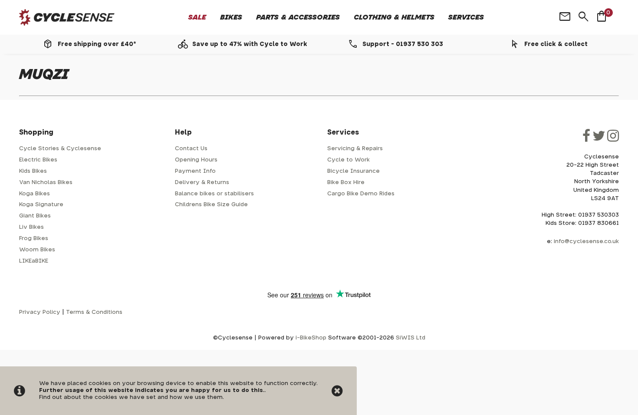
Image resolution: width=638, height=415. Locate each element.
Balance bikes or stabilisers (214, 194)
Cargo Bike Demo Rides (361, 194)
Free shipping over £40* (97, 44)
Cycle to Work (348, 160)
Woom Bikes (37, 250)
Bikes (231, 17)
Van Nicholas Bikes (45, 182)
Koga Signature (41, 205)
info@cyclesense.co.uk (586, 241)
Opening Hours (196, 160)
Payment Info (195, 171)
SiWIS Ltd (410, 338)
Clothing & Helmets (394, 17)
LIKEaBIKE (33, 261)
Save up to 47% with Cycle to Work (249, 44)
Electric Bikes (38, 160)
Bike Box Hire (346, 182)
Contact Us (191, 149)
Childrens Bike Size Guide (211, 205)
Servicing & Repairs (355, 149)
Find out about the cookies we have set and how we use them (131, 397)
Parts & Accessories (298, 17)
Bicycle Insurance (353, 171)
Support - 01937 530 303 (402, 44)
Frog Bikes (33, 238)
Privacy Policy (39, 312)
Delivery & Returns (202, 182)
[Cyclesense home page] (67, 17)
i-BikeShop (311, 338)
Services (466, 17)
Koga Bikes (34, 194)
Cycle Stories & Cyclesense (60, 149)
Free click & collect (556, 44)
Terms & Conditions (94, 312)
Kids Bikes (33, 171)
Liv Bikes (31, 227)
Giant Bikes (35, 216)
